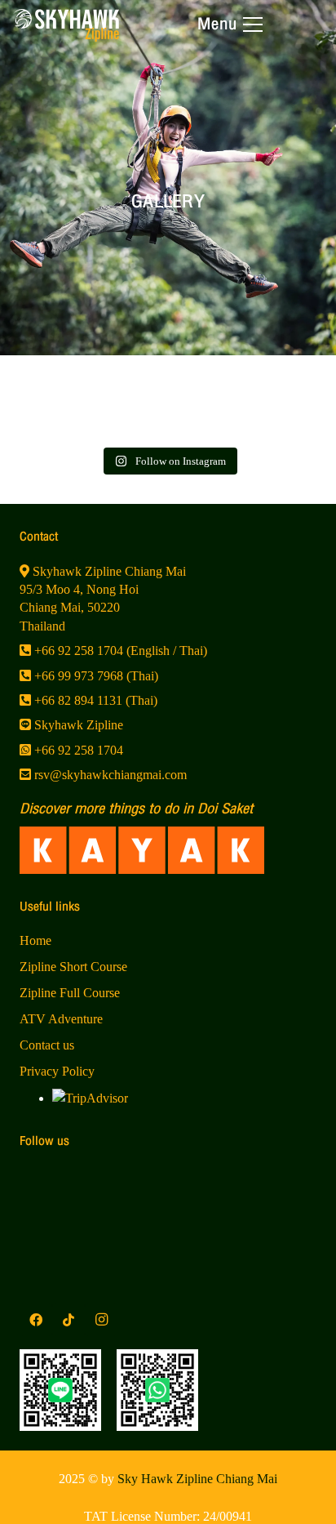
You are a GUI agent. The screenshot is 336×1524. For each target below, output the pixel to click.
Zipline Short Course (73, 967)
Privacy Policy (57, 1071)
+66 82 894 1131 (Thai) (94, 700)
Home (35, 940)
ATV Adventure (61, 1019)
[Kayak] (168, 850)
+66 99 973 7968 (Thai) (94, 676)
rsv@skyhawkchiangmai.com (109, 775)
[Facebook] (36, 1319)
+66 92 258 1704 (77, 750)
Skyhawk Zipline (77, 725)
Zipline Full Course (70, 993)
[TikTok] (68, 1319)
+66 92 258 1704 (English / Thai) (119, 650)
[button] (230, 24)
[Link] (66, 37)
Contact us (47, 1045)
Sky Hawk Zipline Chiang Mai (197, 1479)
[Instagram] (101, 1319)
